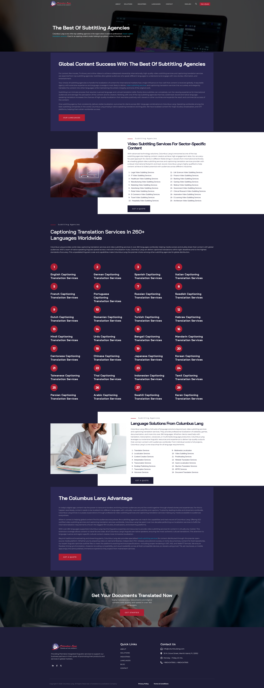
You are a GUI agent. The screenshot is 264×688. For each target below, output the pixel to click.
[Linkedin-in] (53, 665)
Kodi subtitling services (147, 538)
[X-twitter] (61, 665)
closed (125, 34)
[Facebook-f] (57, 665)
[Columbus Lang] (61, 4)
